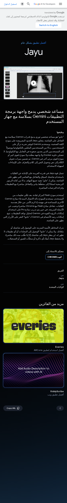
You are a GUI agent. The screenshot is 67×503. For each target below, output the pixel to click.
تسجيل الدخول (10, 4)
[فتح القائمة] (60, 4)
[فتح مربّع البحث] (28, 4)
